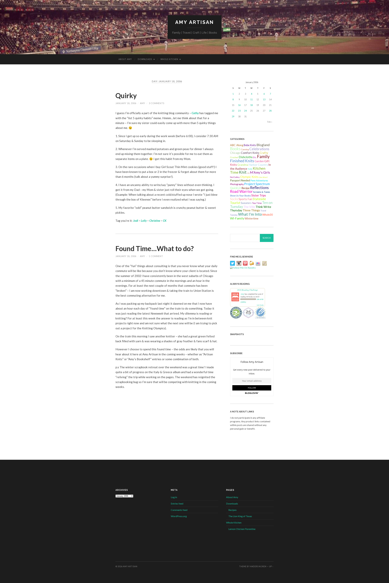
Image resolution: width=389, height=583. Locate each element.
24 (245, 110)
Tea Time (257, 202)
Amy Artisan (194, 22)
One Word (263, 177)
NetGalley (235, 177)
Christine (154, 220)
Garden (259, 161)
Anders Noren (258, 566)
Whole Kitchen (169, 59)
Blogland (263, 145)
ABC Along (236, 145)
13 (264, 99)
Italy (250, 168)
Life (248, 173)
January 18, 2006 (125, 103)
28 (270, 110)
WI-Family (237, 218)
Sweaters (246, 203)
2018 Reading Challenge (247, 290)
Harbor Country (258, 164)
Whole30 (267, 214)
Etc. (255, 157)
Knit (242, 172)
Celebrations (259, 149)
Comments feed (179, 509)
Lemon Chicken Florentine (241, 528)
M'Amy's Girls (260, 172)
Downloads (145, 59)
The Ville (249, 206)
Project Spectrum (257, 184)
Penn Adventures (259, 180)
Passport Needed (240, 180)
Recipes (232, 509)
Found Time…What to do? (154, 248)
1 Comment (156, 256)
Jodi (135, 220)
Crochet (234, 157)
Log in (174, 497)
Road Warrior (241, 191)
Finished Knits (242, 160)
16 (239, 105)
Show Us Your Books (240, 195)
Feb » (269, 122)
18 (251, 105)
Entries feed (177, 503)
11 (251, 99)
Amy (142, 103)
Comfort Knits (250, 152)
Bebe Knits (250, 145)
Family (263, 156)
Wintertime (251, 218)
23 (239, 110)
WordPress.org (179, 516)
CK (164, 220)
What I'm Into (250, 214)
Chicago (235, 152)
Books (235, 148)
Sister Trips (258, 195)
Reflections (259, 187)
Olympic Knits (249, 177)
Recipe (245, 188)
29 (233, 116)
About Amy (125, 59)
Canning (245, 149)
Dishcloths (246, 157)
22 (233, 110)
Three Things (251, 210)
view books (260, 305)
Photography (237, 184)
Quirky (126, 95)
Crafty (264, 152)
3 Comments (156, 103)
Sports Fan (245, 199)
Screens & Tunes (261, 191)
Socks (234, 199)
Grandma (242, 164)
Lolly (144, 220)
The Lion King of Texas (240, 516)
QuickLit (235, 188)
